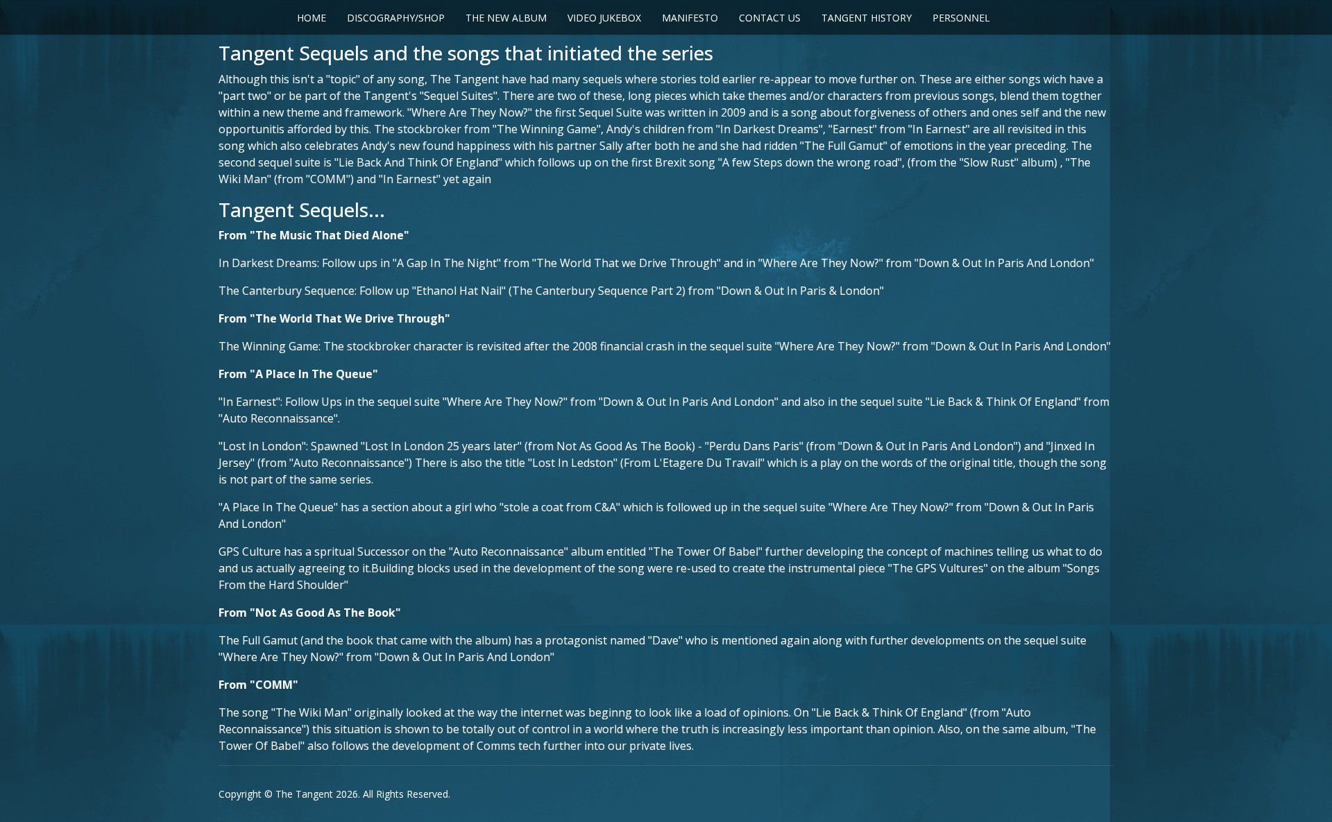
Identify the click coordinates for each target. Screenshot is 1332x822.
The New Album (506, 17)
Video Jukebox (604, 17)
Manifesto (690, 17)
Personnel (961, 17)
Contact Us (770, 17)
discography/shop (396, 17)
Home (311, 17)
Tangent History (866, 17)
